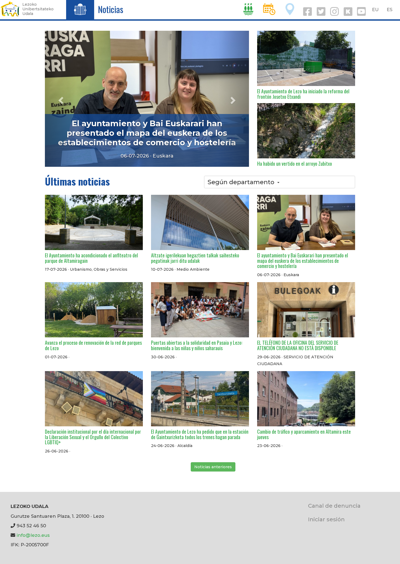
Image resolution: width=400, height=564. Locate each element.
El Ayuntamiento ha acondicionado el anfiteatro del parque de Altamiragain (91, 258)
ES (389, 9)
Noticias (110, 9)
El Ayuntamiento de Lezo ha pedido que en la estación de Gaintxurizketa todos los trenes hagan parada (199, 434)
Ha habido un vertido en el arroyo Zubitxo (294, 163)
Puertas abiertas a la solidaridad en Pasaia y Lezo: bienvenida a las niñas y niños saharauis (196, 345)
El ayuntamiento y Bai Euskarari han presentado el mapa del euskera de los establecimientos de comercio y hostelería (302, 261)
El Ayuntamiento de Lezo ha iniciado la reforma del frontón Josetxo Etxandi (303, 94)
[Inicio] (10, 9)
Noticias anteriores (213, 466)
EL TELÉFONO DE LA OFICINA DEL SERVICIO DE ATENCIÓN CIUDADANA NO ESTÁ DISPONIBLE (297, 345)
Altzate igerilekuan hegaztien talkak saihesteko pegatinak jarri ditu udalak (195, 258)
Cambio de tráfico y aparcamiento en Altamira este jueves (304, 434)
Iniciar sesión (326, 519)
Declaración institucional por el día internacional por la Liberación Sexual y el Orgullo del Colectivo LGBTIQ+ (93, 437)
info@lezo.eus (33, 535)
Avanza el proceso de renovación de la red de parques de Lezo (147, 137)
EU (375, 9)
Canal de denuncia (334, 505)
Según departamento (241, 182)
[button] (60, 99)
